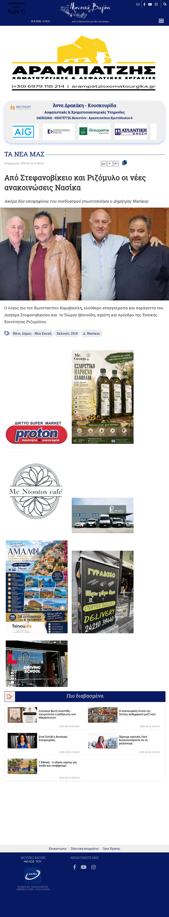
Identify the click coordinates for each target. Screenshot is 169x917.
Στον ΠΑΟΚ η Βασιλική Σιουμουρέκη (53, 738)
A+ (104, 164)
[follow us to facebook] (144, 4)
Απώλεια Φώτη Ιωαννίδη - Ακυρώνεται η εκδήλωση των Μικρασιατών (57, 714)
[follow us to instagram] (156, 4)
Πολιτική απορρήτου (85, 849)
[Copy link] (124, 163)
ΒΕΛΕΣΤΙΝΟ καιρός (16, 8)
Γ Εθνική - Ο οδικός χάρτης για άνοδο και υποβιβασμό (58, 764)
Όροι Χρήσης (111, 849)
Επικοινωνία (57, 849)
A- (109, 163)
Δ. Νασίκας (91, 333)
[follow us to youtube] (150, 4)
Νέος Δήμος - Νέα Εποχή (32, 333)
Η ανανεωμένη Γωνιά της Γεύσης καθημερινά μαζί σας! (137, 712)
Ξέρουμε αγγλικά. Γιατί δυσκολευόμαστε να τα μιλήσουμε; (133, 740)
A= (116, 163)
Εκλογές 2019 (67, 333)
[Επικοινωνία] (138, 4)
